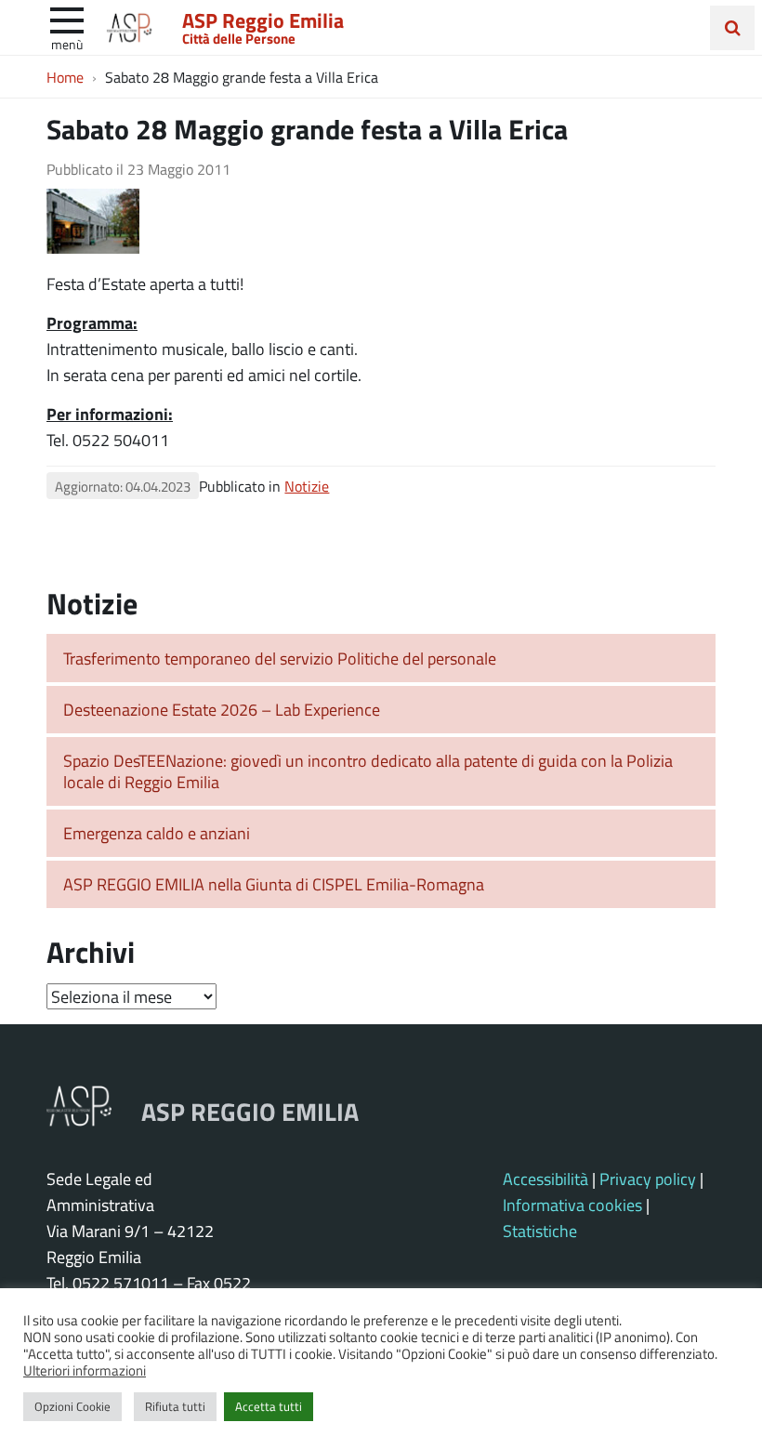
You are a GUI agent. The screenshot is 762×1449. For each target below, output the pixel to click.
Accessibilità (545, 1178)
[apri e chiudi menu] (66, 18)
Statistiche (540, 1230)
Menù (67, 43)
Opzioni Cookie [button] (72, 1406)
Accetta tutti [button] (268, 1406)
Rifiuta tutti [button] (175, 1406)
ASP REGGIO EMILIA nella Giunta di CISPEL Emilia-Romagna (273, 884)
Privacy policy (647, 1178)
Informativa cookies (572, 1204)
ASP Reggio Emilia (263, 19)
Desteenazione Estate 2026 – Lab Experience (221, 709)
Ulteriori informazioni (84, 1370)
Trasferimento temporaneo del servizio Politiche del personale (279, 658)
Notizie (306, 485)
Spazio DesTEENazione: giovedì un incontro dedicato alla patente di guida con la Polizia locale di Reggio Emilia (368, 771)
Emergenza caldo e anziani (156, 833)
